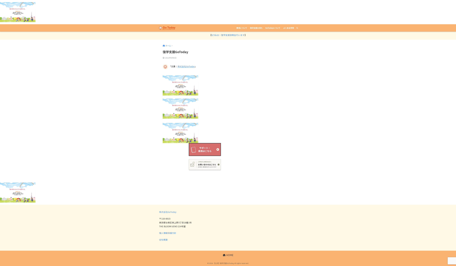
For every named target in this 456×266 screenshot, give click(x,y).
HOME (229, 255)
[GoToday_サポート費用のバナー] (205, 149)
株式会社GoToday (186, 66)
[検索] (296, 28)
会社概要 (163, 239)
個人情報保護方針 (167, 233)
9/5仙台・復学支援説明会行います (228, 35)
